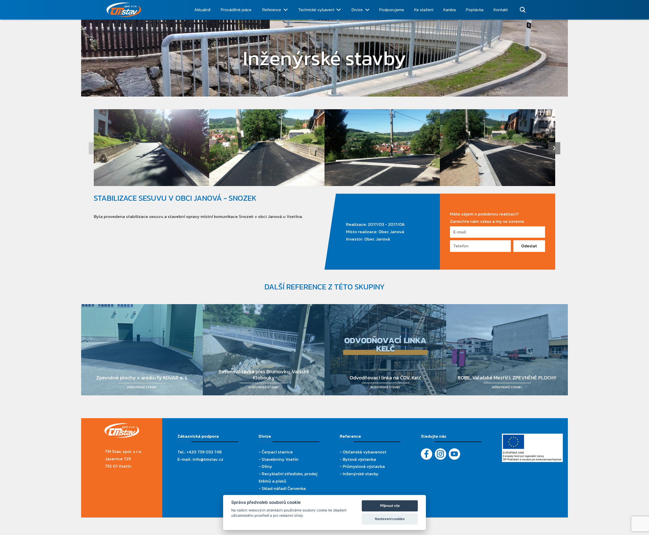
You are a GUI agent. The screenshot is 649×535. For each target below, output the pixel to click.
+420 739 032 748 (204, 452)
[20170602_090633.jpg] (382, 147)
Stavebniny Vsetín (280, 459)
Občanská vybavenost (364, 452)
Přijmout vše (390, 506)
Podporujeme (391, 9)
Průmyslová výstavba (364, 466)
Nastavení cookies (390, 519)
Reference (271, 9)
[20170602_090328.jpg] (497, 147)
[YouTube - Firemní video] (454, 454)
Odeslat (529, 246)
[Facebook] (426, 454)
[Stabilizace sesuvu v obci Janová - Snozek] (151, 147)
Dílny (267, 466)
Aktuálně (202, 9)
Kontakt (501, 9)
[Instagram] (440, 454)
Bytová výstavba (359, 459)
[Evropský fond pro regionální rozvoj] (532, 437)
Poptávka (474, 9)
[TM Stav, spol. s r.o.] (142, 10)
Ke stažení (423, 9)
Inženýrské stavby (360, 473)
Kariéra (449, 9)
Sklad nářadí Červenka (284, 488)
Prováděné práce (236, 9)
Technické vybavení (316, 9)
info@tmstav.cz (207, 459)
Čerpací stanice (277, 452)
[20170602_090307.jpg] (266, 147)
